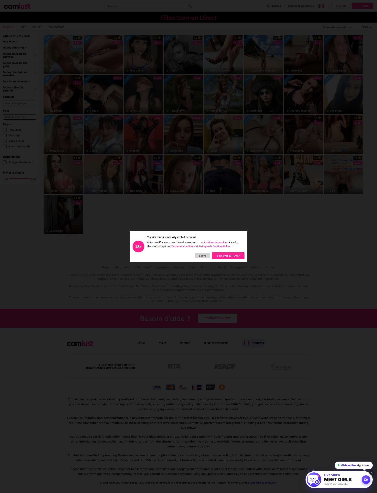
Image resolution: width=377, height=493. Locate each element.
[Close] (371, 472)
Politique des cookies (216, 242)
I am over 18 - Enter (228, 255)
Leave (202, 255)
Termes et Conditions (183, 246)
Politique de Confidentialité (214, 246)
